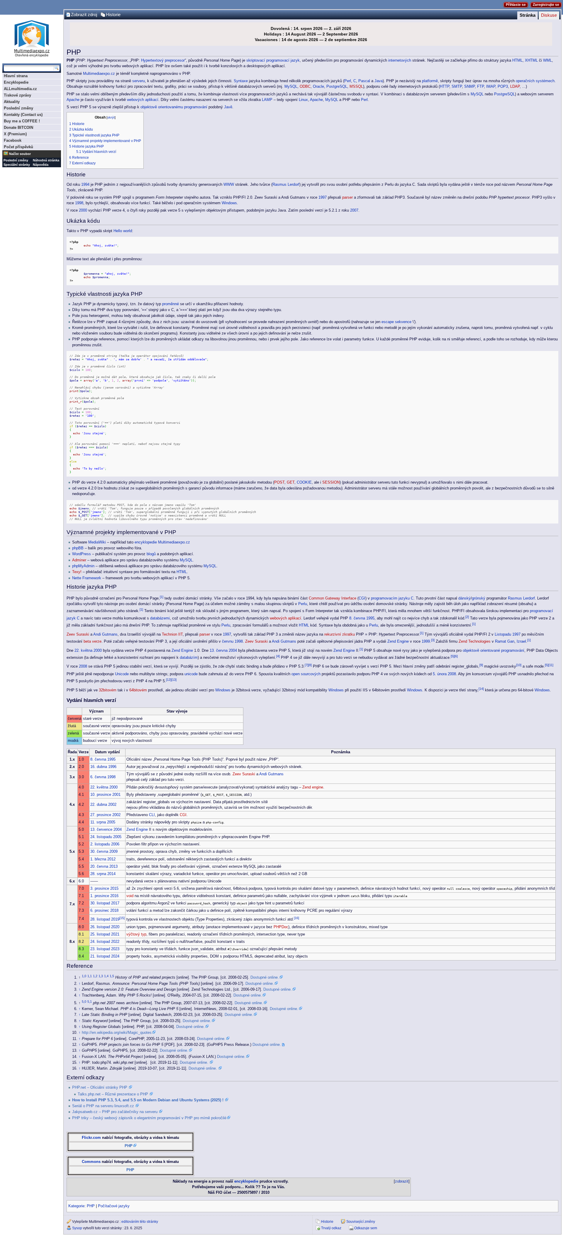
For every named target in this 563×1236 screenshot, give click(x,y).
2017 (115, 903)
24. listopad (100, 942)
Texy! (77, 572)
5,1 (89, 1001)
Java (378, 81)
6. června (98, 777)
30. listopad (100, 903)
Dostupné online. (264, 977)
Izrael (521, 641)
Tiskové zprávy (17, 95)
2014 (111, 874)
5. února (440, 674)
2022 (115, 942)
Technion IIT (172, 634)
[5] (452, 656)
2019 (115, 920)
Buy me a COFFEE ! (22, 121)
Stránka (527, 15)
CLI (152, 815)
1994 (85, 185)
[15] (122, 918)
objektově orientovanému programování (173, 107)
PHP (129, 1146)
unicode (191, 674)
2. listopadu (100, 844)
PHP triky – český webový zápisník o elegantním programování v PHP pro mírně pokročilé (149, 1118)
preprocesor (175, 60)
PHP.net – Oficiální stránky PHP (99, 1087)
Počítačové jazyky (114, 1206)
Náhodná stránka (46, 160)
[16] (296, 918)
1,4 (106, 976)
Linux (303, 100)
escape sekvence (396, 322)
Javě (228, 107)
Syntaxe (241, 81)
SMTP (457, 87)
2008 (83, 667)
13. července (101, 830)
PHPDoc (281, 927)
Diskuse (549, 15)
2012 (111, 859)
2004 (233, 651)
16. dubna (98, 767)
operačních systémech (535, 81)
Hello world (122, 231)
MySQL (290, 87)
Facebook (12, 140)
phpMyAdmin (83, 566)
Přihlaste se (516, 5)
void (129, 896)
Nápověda (40, 164)
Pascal (364, 81)
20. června (99, 866)
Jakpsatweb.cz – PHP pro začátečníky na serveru (114, 1112)
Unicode (122, 674)
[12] (168, 679)
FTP (480, 87)
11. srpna (98, 822)
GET (290, 482)
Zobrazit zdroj (84, 14)
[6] (456, 656)
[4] (278, 656)
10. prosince (100, 795)
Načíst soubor (20, 154)
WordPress (81, 554)
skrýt (111, 117)
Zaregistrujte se (546, 5)
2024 (115, 956)
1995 (370, 618)
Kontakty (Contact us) (23, 114)
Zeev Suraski (78, 634)
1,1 (89, 976)
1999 (426, 641)
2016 (114, 896)
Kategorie (76, 1206)
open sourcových (305, 674)
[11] (550, 665)
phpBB (78, 548)
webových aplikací (142, 100)
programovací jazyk (283, 60)
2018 (114, 911)
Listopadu (503, 634)
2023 (115, 949)
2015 (114, 889)
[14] (481, 688)
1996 (112, 767)
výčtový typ (136, 934)
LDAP (515, 87)
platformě (430, 81)
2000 (83, 210)
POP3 (503, 87)
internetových (399, 60)
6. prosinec (99, 911)
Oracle (318, 87)
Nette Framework (86, 578)
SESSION (331, 482)
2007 (354, 210)
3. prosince (99, 889)
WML (547, 60)
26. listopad (100, 927)
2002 (112, 805)
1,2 (95, 976)
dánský (464, 598)
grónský (478, 598)
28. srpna (98, 874)
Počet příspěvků (18, 147)
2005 (111, 822)
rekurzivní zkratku (339, 634)
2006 (115, 844)
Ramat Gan (504, 641)
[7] (306, 665)
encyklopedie (146, 542)
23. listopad (100, 949)
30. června (99, 852)
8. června (357, 618)
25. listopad (100, 934)
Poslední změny (18, 108)
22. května (83, 651)
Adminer (79, 560)
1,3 (101, 976)
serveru (138, 81)
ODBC (305, 87)
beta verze (92, 641)
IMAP (490, 87)
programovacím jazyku (390, 598)
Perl (347, 81)
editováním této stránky (139, 1222)
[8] (310, 665)
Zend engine (312, 787)
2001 (116, 795)
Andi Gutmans (105, 634)
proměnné (170, 304)
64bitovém (138, 690)
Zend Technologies (475, 641)
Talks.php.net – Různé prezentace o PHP (113, 1094)
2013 (113, 866)
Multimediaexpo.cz (99, 74)
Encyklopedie (16, 82)
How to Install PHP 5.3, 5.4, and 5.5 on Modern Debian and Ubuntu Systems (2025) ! (147, 1100)
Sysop (77, 1228)
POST (279, 482)
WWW (228, 185)
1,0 (84, 976)
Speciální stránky (17, 164)
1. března (98, 859)
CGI (362, 598)
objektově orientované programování (493, 651)
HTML (517, 60)
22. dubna (98, 805)
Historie (113, 14)
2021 (115, 934)
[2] (467, 617)
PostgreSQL (336, 87)
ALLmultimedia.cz (20, 89)
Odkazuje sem (365, 1228)
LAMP (267, 100)
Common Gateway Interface (332, 598)
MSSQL (356, 87)
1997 (322, 197)
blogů (151, 554)
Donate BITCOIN (18, 127)
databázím (189, 658)
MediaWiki (97, 542)
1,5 (112, 976)
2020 (115, 927)
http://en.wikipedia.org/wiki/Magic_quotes (117, 1033)
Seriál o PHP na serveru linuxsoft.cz (103, 1106)
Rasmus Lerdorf (285, 185)
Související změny (360, 1222)
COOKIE (304, 482)
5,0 (84, 1001)
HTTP (444, 87)
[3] (433, 640)
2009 (113, 852)
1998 (79, 203)
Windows (229, 203)
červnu (227, 641)
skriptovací (255, 60)
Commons (91, 1162)
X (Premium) (15, 134)
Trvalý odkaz (331, 1228)
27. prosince (100, 815)
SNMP (469, 87)
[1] (161, 597)
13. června (219, 651)
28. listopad (100, 920)
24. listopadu (101, 837)
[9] (481, 665)
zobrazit (401, 1181)
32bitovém (107, 690)
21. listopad (100, 956)
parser (347, 197)
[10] (518, 665)
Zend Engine (398, 641)
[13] (174, 679)
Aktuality (12, 101)
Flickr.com (91, 1138)
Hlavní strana (16, 76)
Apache (73, 100)
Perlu (302, 604)
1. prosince (99, 896)
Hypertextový (152, 60)
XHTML (531, 60)
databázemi (160, 618)
